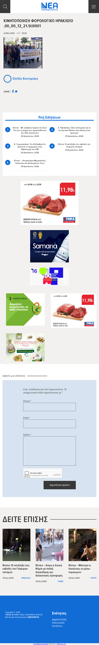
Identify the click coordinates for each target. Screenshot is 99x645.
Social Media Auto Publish (40, 644)
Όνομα (27, 401)
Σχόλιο (27, 434)
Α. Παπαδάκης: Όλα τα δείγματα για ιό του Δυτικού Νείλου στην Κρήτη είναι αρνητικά (74, 130)
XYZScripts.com (61, 644)
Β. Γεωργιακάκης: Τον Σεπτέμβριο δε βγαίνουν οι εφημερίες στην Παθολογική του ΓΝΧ (30, 147)
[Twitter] (16, 92)
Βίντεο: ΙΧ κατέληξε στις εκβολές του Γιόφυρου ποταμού (74, 145)
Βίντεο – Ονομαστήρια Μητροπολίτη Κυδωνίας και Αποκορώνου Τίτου (30, 162)
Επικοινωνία (58, 622)
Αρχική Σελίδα (59, 619)
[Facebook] (13, 92)
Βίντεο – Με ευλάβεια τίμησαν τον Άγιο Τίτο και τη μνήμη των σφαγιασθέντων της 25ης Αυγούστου (30, 130)
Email (26, 417)
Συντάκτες (57, 626)
